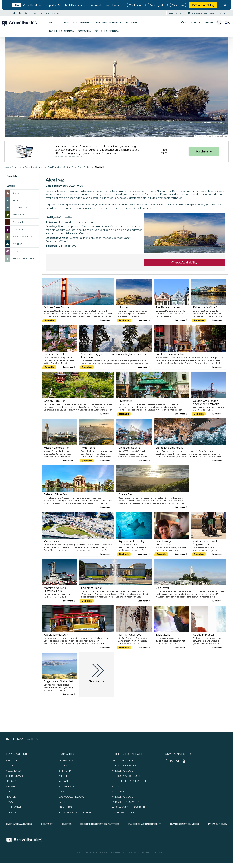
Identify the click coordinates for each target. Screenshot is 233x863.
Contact (47, 824)
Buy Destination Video (184, 824)
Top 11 (15, 200)
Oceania (84, 31)
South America (106, 31)
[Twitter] (14, 13)
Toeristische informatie (23, 258)
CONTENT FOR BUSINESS (46, 13)
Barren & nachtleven (22, 236)
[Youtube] (26, 13)
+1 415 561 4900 (68, 245)
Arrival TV (175, 13)
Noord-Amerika (13, 167)
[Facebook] (8, 13)
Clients (66, 824)
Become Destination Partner (99, 824)
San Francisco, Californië (60, 167)
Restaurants (18, 222)
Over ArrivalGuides (19, 824)
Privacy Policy (217, 824)
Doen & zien (84, 167)
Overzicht (12, 176)
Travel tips (178, 5)
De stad (15, 193)
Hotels (15, 251)
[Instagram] (20, 13)
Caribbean (81, 22)
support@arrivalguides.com (208, 13)
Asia (66, 22)
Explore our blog (203, 5)
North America (61, 31)
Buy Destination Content (144, 824)
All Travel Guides (199, 22)
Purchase (202, 151)
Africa (54, 22)
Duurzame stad (19, 207)
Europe (131, 22)
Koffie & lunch (19, 229)
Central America (108, 22)
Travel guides (157, 5)
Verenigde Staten (34, 167)
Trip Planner (136, 5)
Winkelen (17, 244)
